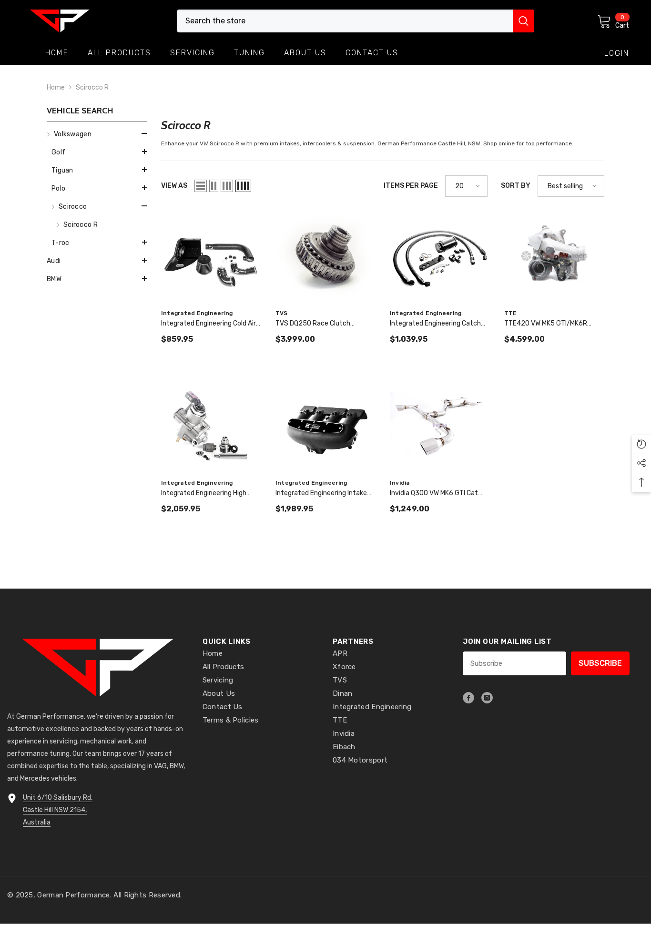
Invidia (400, 482)
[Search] (355, 21)
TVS (281, 313)
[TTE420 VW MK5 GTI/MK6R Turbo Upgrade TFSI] (554, 256)
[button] (97, 133)
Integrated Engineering (197, 313)
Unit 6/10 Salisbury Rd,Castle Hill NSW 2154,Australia (57, 810)
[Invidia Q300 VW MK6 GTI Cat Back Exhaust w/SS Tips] (440, 426)
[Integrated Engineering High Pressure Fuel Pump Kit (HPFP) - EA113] (211, 426)
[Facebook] (468, 697)
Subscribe (600, 663)
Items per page (411, 186)
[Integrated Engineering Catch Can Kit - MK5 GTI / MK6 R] (440, 256)
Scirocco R (92, 87)
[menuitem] (97, 188)
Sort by (515, 186)
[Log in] (616, 53)
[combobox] (345, 21)
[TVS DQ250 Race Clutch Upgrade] (325, 256)
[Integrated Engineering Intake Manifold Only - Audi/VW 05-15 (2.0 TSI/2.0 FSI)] (325, 426)
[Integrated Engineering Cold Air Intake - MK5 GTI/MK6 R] (211, 256)
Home (56, 87)
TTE (510, 313)
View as (174, 186)
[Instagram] (487, 697)
